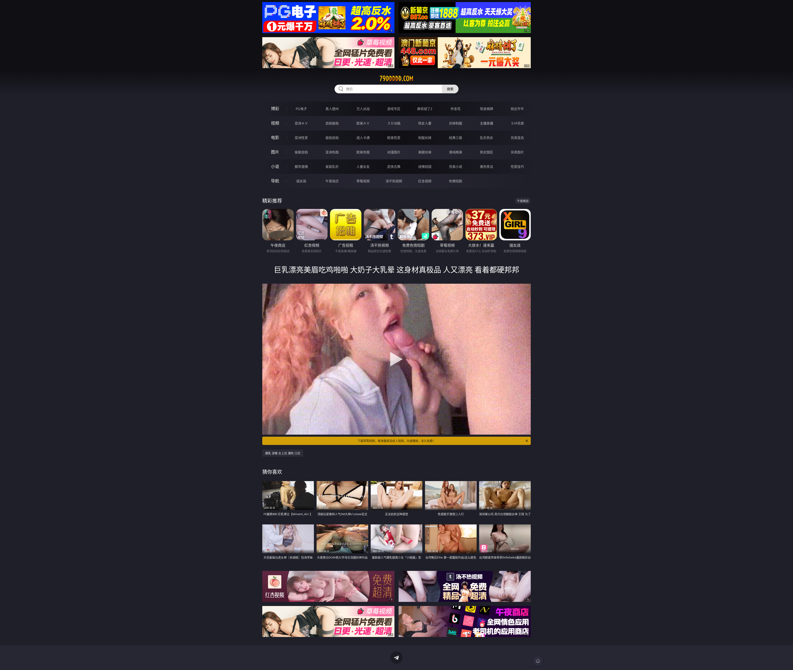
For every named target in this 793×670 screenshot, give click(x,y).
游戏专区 (393, 109)
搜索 (450, 89)
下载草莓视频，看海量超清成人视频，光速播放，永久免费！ (396, 441)
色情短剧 (455, 181)
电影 (275, 137)
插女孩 (301, 181)
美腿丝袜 (424, 152)
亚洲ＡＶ (301, 123)
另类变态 (517, 137)
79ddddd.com (396, 78)
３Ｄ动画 (393, 123)
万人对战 (363, 109)
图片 (275, 152)
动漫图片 (393, 152)
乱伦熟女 (486, 137)
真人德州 (332, 109)
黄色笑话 (486, 166)
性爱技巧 (517, 166)
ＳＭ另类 (517, 123)
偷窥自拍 (301, 152)
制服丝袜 (424, 137)
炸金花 (456, 109)
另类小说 (455, 166)
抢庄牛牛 (517, 109)
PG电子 (301, 109)
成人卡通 (363, 137)
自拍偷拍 (332, 123)
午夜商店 (332, 181)
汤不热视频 (394, 181)
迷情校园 (424, 166)
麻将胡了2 (424, 109)
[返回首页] (538, 661)
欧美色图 (363, 152)
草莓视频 (363, 181)
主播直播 (486, 123)
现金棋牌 (486, 109)
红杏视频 (424, 181)
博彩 (275, 108)
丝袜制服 (455, 123)
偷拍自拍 (332, 137)
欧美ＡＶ (363, 123)
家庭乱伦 (332, 166)
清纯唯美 (455, 152)
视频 (275, 123)
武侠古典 (393, 166)
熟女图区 (486, 152)
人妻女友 (363, 166)
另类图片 (517, 152)
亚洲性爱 (301, 137)
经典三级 (455, 137)
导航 (275, 181)
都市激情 (301, 166)
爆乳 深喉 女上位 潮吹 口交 (282, 453)
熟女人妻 (424, 123)
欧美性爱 (393, 137)
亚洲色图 (332, 152)
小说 (275, 166)
